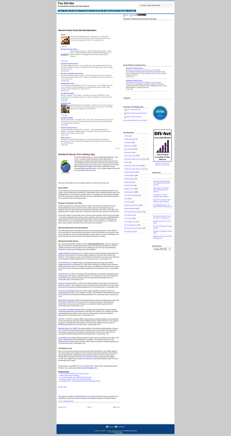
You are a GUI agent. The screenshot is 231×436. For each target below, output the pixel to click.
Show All (117, 148)
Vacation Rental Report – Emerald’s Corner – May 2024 (77, 119)
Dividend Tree (129, 185)
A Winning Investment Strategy (69, 375)
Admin (126, 136)
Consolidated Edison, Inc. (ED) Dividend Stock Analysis (162, 205)
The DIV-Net (66, 3)
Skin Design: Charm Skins (115, 432)
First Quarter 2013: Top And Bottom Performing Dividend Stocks (79, 381)
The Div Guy (128, 218)
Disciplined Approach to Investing (135, 159)
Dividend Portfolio (67, 118)
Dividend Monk (129, 175)
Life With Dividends (67, 93)
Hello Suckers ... (66, 137)
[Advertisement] (89, 20)
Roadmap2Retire (130, 208)
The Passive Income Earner (133, 228)
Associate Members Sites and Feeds (135, 120)
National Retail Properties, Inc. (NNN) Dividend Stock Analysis (88, 51)
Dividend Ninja (129, 179)
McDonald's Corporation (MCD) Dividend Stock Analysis (161, 189)
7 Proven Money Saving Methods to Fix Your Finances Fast (78, 85)
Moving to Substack (67, 95)
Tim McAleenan (129, 232)
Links (126, 199)
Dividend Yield (129, 189)
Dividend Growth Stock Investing (134, 169)
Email (134, 15)
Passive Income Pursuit (69, 128)
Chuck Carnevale (130, 156)
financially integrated (131, 195)
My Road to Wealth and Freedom (72, 73)
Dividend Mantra (129, 172)
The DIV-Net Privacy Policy (129, 430)
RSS (127, 15)
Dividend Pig (128, 182)
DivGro (63, 35)
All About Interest (129, 139)
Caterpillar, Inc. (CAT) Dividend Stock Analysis (161, 195)
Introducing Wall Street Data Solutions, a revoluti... (75, 129)
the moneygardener (130, 225)
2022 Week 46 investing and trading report (73, 139)
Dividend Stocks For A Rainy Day (76, 154)
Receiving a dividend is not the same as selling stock (76, 65)
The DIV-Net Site (136, 117)
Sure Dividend (129, 215)
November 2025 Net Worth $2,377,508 (72, 75)
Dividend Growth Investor (69, 64)
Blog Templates (119, 433)
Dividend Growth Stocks (69, 49)
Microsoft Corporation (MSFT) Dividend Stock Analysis (143, 82)
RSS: (128, 113)
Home (89, 407)
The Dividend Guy (130, 222)
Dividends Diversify (67, 83)
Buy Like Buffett (129, 149)
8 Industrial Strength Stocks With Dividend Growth (75, 377)
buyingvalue (128, 152)
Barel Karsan (128, 146)
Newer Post (62, 407)
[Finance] (110, 427)
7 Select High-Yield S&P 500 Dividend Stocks (74, 374)
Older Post (116, 407)
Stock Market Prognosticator (133, 212)
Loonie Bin (127, 202)
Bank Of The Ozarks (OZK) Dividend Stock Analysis (161, 200)
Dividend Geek (66, 103)
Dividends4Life (68, 401)
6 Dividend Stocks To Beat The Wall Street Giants (75, 379)
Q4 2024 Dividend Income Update (80, 105)
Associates (127, 142)
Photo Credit (62, 387)
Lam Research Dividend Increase (80, 36)
